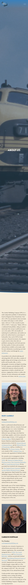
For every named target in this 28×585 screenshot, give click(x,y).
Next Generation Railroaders (18, 462)
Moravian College (6, 439)
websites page (22, 376)
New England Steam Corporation (12, 468)
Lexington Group (17, 451)
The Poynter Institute (14, 449)
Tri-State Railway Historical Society (11, 470)
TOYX (3, 460)
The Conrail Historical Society (11, 464)
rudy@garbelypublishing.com (9, 422)
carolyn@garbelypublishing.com (10, 543)
